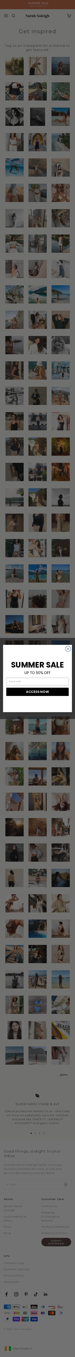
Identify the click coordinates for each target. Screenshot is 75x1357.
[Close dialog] (68, 648)
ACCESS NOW (37, 691)
